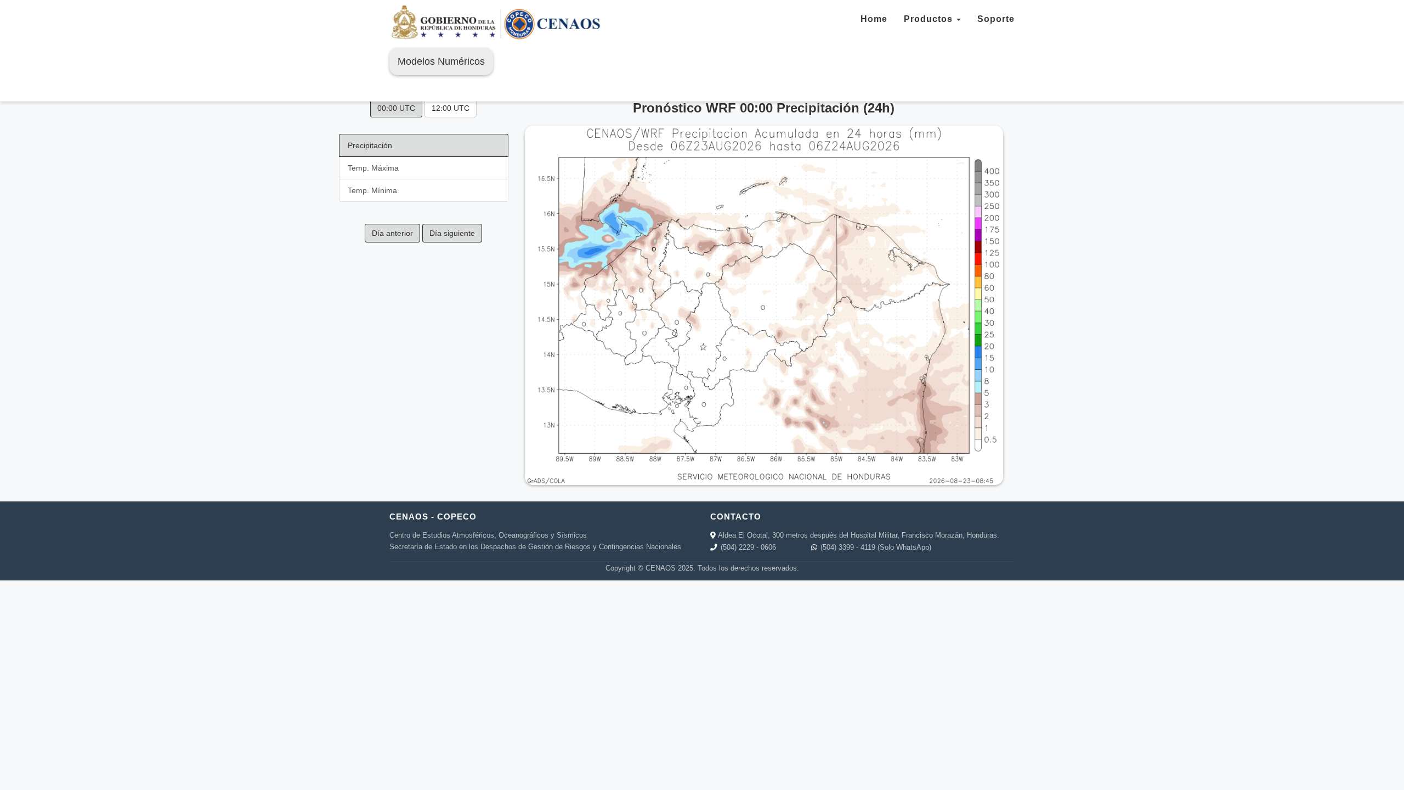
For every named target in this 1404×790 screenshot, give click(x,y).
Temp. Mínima (372, 190)
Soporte (996, 19)
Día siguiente (452, 233)
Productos (929, 19)
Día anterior (392, 233)
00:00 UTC (396, 108)
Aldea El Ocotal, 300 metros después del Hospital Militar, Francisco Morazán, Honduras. (858, 535)
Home (873, 19)
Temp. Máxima (373, 167)
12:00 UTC (450, 108)
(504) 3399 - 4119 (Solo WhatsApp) (875, 547)
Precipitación (370, 145)
